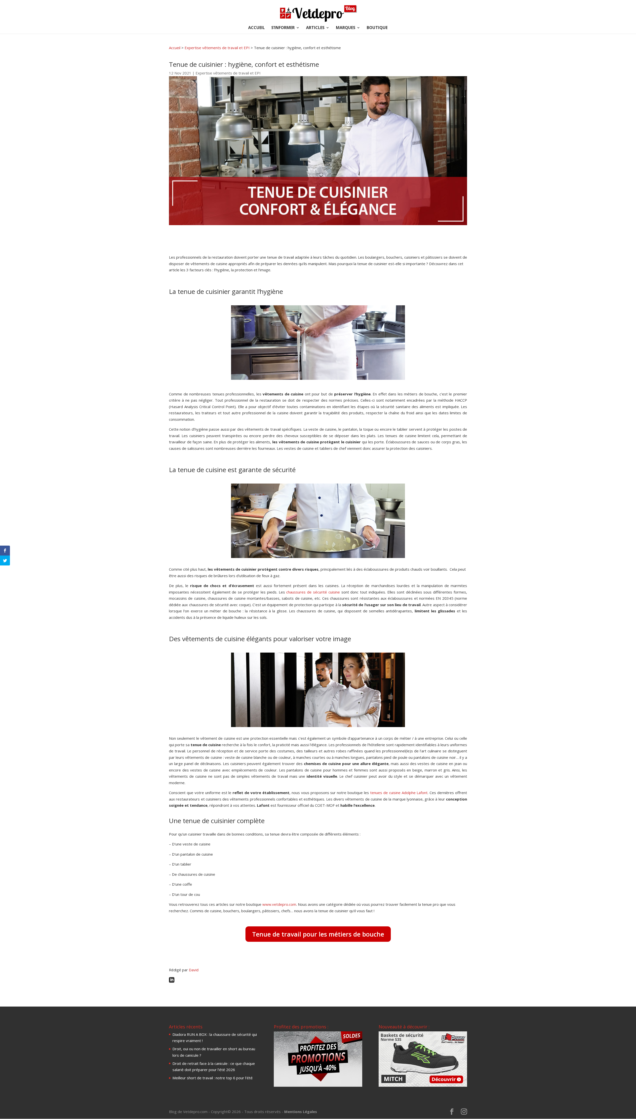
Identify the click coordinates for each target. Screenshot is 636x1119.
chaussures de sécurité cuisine (313, 592)
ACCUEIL (256, 28)
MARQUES (345, 28)
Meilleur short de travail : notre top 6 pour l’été (212, 1077)
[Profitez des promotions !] (318, 1085)
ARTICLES (315, 28)
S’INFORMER (283, 28)
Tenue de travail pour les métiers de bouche (318, 934)
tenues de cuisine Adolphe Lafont (399, 792)
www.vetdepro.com (279, 904)
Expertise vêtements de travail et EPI (217, 47)
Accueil (174, 47)
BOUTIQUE (377, 28)
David (194, 969)
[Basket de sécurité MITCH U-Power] (423, 1085)
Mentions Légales (300, 1111)
